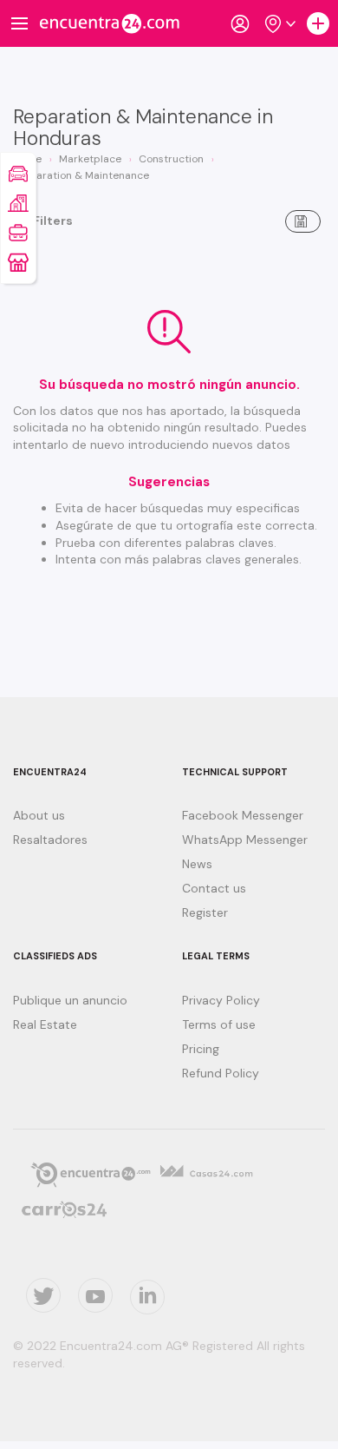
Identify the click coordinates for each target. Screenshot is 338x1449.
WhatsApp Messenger (245, 839)
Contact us (214, 888)
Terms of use (219, 1024)
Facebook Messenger (242, 815)
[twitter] (43, 1295)
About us (39, 815)
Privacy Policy (221, 1000)
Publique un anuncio (70, 1000)
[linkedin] (147, 1297)
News (197, 864)
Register (205, 912)
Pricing (200, 1049)
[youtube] (95, 1295)
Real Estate (45, 1024)
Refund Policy (220, 1073)
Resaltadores (50, 839)
